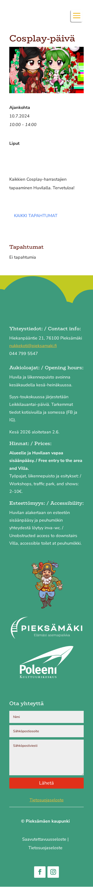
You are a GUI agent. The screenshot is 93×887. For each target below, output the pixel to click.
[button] (77, 19)
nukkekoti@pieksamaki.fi (33, 346)
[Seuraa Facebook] (40, 872)
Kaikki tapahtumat (35, 215)
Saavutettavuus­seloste (44, 839)
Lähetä (46, 783)
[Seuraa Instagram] (53, 872)
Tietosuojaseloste (47, 800)
